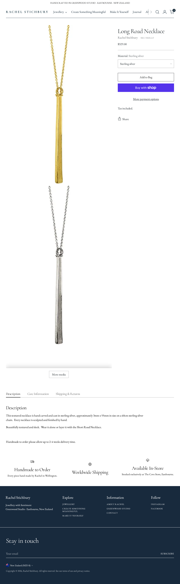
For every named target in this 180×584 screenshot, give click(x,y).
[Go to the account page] (164, 11)
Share (125, 119)
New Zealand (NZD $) (20, 565)
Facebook (157, 508)
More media (59, 374)
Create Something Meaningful (73, 510)
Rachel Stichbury (128, 37)
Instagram (158, 504)
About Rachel (115, 504)
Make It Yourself (72, 515)
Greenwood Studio (118, 508)
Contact (112, 513)
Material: (131, 56)
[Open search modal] (157, 11)
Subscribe (167, 553)
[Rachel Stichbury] (27, 12)
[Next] (151, 12)
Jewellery (68, 504)
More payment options (146, 99)
